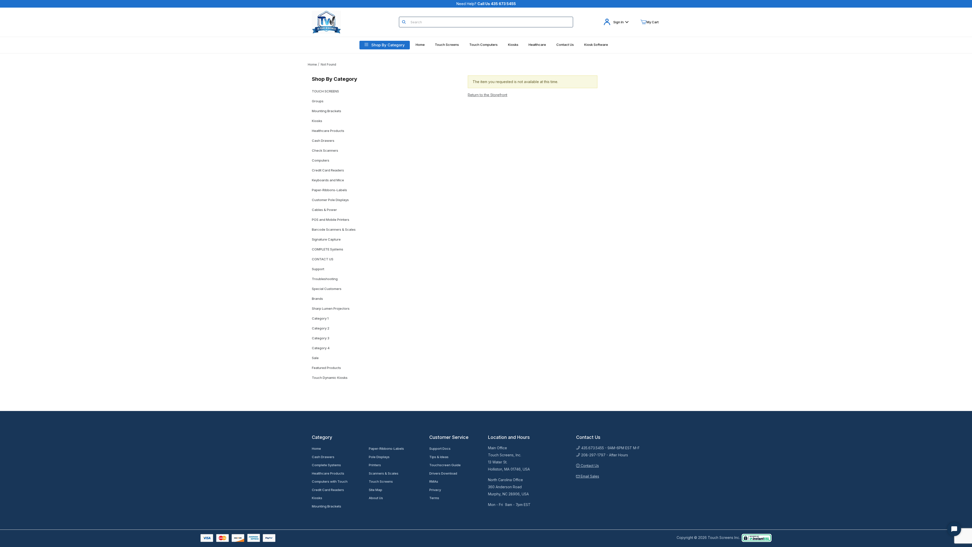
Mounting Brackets (326, 111)
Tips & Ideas (439, 457)
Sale (315, 358)
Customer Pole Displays (330, 200)
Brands (317, 299)
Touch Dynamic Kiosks (330, 378)
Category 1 (320, 318)
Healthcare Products (328, 131)
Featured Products (326, 368)
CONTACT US (322, 259)
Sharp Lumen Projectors (331, 308)
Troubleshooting (325, 279)
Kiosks (317, 121)
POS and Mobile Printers (330, 220)
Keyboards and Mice (328, 180)
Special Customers (326, 289)
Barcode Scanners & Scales (334, 229)
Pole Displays (379, 457)
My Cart (652, 22)
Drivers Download (443, 473)
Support (318, 269)
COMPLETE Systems (327, 249)
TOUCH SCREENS (325, 91)
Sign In (618, 22)
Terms (434, 498)
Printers (375, 465)
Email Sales (589, 476)
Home (312, 64)
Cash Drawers (323, 141)
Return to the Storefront (487, 95)
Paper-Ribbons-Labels (329, 190)
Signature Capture (326, 239)
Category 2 (320, 328)
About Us (376, 498)
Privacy (435, 490)
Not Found (328, 64)
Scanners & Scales (383, 473)
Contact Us (589, 465)
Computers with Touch (330, 481)
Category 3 (320, 338)
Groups (317, 101)
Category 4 (321, 348)
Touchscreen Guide (445, 465)
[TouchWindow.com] (326, 21)
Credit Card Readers (328, 170)
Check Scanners (325, 150)
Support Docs (440, 448)
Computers (320, 160)
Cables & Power (324, 210)
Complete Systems (326, 465)
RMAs (433, 481)
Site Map (375, 490)
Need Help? (486, 4)
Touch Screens (381, 481)
